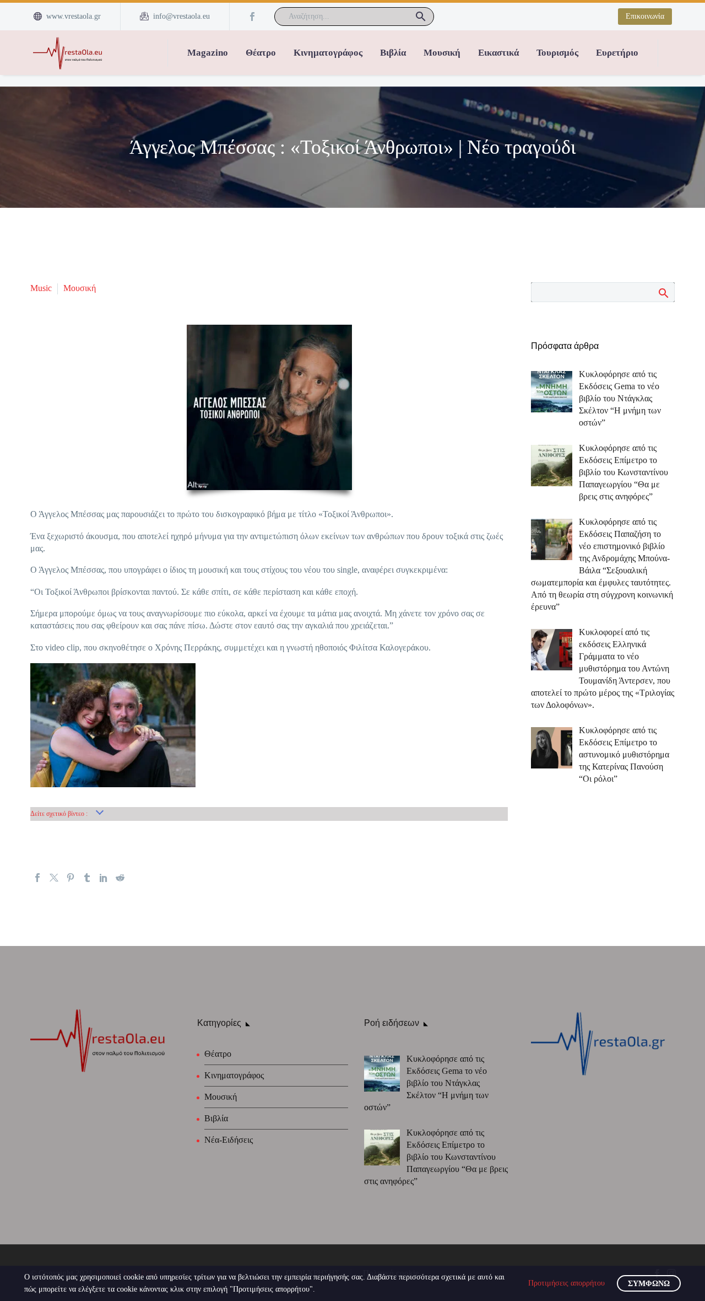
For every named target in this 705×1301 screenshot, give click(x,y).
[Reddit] (120, 877)
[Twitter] (54, 877)
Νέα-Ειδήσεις (228, 1139)
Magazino (207, 52)
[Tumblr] (87, 877)
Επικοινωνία (645, 16)
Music (41, 288)
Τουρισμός (557, 52)
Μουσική (442, 52)
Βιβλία (393, 52)
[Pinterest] (70, 877)
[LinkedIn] (103, 877)
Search (663, 292)
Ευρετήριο (617, 52)
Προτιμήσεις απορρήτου (566, 1283)
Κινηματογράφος (328, 52)
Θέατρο (261, 52)
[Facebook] (252, 16)
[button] (420, 16)
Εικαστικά (498, 52)
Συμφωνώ (649, 1284)
